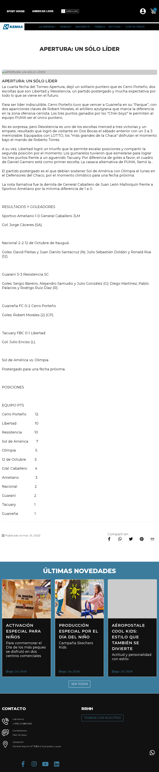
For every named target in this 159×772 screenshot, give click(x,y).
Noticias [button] (114, 26)
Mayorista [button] (82, 26)
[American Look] (42, 11)
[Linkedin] (56, 764)
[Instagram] (34, 764)
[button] (153, 11)
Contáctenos (134, 26)
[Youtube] (45, 764)
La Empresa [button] (46, 26)
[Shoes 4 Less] (70, 11)
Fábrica (100, 26)
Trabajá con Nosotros (102, 718)
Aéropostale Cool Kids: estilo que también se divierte (128, 637)
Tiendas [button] (65, 26)
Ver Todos (79, 684)
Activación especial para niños (23, 631)
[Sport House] (15, 11)
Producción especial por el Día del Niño (78, 631)
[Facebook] (23, 764)
